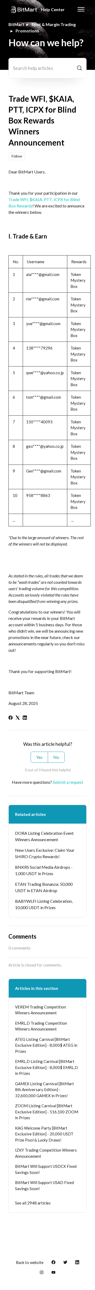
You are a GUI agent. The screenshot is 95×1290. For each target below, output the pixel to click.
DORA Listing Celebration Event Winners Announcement (44, 836)
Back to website (30, 1262)
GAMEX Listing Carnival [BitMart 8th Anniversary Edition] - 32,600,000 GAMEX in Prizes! (44, 1089)
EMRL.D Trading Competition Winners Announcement (41, 1026)
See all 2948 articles (33, 1202)
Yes (39, 757)
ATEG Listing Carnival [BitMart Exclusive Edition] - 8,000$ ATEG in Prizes (46, 1045)
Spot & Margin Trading (53, 24)
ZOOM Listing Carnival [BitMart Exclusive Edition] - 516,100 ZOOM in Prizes (46, 1111)
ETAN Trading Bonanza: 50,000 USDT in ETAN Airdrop (44, 887)
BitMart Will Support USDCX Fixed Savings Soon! (46, 1169)
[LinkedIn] (25, 718)
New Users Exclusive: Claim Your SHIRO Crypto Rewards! (44, 853)
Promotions (27, 30)
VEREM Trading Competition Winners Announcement (40, 1009)
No (56, 757)
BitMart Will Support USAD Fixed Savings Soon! (44, 1185)
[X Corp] (18, 718)
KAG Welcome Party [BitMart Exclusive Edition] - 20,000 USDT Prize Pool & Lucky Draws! (44, 1134)
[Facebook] (10, 718)
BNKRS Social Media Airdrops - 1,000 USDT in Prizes (44, 870)
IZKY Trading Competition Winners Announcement (46, 1153)
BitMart (16, 24)
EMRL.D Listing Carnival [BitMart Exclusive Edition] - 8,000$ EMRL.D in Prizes (46, 1067)
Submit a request (68, 782)
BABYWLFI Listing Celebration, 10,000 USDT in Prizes (44, 904)
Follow (17, 156)
